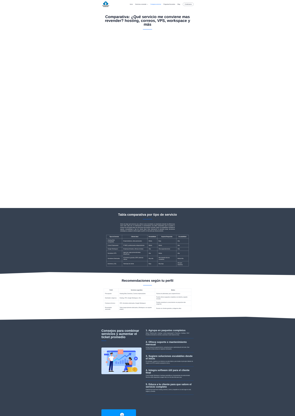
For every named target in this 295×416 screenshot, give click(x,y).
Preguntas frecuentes (169, 4)
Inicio (131, 4)
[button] (147, 4)
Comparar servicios (155, 4)
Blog (179, 4)
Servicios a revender (140, 4)
